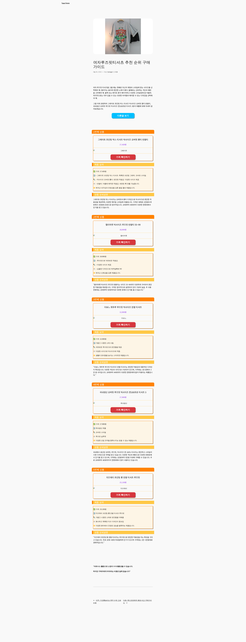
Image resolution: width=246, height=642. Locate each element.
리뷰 (116, 72)
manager (110, 72)
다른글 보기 (123, 115)
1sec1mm (66, 3)
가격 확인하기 (123, 157)
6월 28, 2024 (97, 72)
